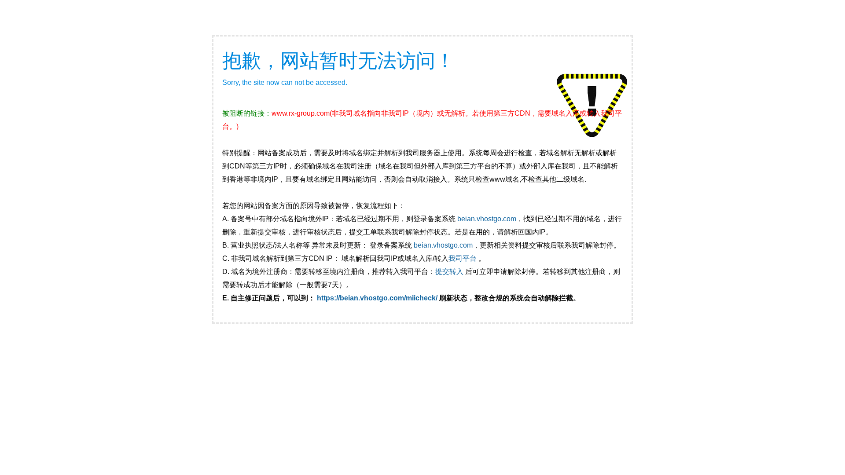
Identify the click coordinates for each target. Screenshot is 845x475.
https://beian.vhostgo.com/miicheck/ (377, 298)
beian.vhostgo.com (486, 219)
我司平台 (463, 258)
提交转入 (449, 271)
